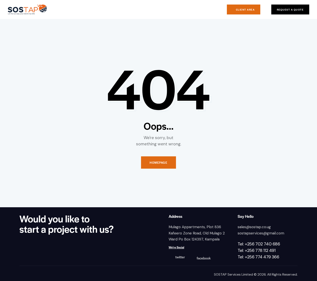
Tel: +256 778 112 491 (257, 250)
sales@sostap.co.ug (254, 226)
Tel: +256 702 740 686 (259, 244)
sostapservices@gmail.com (261, 233)
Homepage (158, 162)
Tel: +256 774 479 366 (258, 257)
